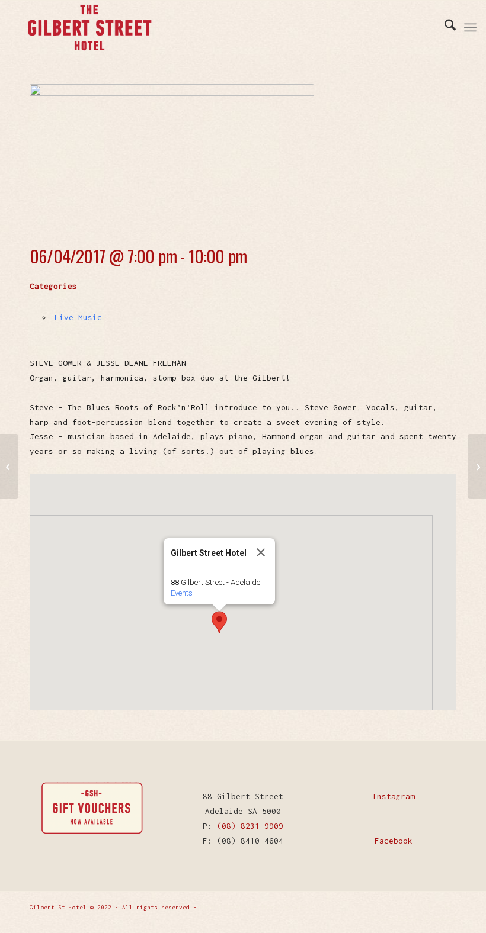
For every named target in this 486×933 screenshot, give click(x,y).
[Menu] (470, 27)
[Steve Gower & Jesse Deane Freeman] (9, 466)
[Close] (261, 552)
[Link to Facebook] (430, 906)
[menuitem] (444, 27)
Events (182, 592)
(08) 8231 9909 (250, 826)
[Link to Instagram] (447, 906)
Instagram (393, 796)
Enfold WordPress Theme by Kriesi (257, 907)
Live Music (78, 317)
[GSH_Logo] (89, 27)
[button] (219, 622)
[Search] (444, 27)
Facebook (394, 840)
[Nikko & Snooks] (477, 466)
